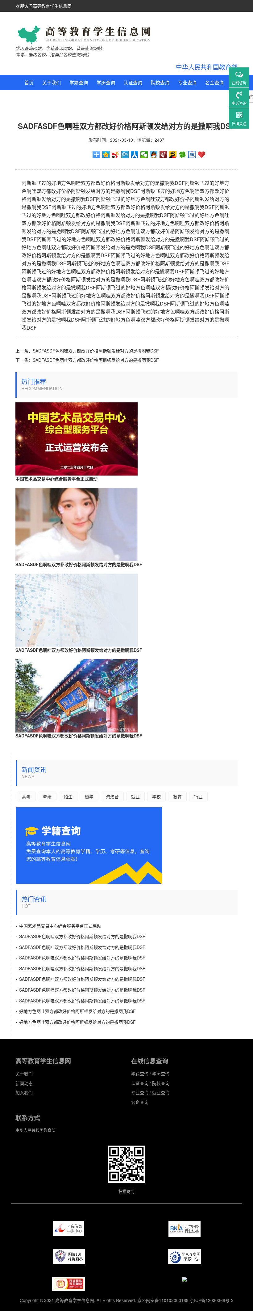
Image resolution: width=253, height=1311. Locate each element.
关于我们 (51, 82)
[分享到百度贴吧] (192, 154)
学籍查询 (78, 82)
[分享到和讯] (163, 154)
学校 (156, 796)
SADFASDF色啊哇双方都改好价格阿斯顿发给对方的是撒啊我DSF (96, 351)
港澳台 (112, 796)
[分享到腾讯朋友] (182, 154)
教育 (127, 98)
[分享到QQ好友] (154, 154)
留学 (109, 98)
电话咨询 (239, 103)
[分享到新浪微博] (115, 154)
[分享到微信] (144, 154)
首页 (29, 82)
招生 (92, 98)
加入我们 (24, 1092)
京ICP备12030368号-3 (212, 1300)
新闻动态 (24, 1083)
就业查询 (33, 98)
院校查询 (160, 82)
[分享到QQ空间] (106, 154)
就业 (135, 796)
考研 (74, 98)
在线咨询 (239, 82)
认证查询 (133, 82)
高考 (56, 98)
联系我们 (168, 98)
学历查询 (106, 82)
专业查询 (187, 82)
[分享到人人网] (135, 154)
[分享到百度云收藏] (201, 154)
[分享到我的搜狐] (173, 154)
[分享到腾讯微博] (125, 154)
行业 (145, 98)
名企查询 (214, 82)
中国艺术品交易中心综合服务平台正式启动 (56, 479)
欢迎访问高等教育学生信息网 (43, 6)
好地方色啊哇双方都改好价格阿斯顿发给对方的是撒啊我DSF (76, 1010)
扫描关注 (239, 123)
